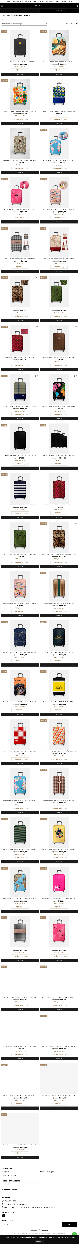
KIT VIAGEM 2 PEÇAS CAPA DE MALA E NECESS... (59, 308)
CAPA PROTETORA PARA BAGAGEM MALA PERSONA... (20, 505)
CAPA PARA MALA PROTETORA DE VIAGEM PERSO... (20, 997)
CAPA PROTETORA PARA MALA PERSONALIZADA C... (20, 899)
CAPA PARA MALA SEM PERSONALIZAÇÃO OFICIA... (59, 652)
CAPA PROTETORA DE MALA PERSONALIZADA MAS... (20, 406)
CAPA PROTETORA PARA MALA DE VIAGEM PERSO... (20, 160)
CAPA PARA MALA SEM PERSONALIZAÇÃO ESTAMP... (20, 603)
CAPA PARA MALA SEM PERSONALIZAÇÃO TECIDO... (20, 455)
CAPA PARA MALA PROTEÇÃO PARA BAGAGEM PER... (59, 554)
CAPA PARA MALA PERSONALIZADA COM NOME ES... (59, 406)
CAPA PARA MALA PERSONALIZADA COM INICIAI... (59, 357)
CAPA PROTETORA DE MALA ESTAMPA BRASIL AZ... (59, 111)
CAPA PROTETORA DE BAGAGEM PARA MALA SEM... (59, 1095)
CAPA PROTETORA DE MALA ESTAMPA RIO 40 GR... (59, 62)
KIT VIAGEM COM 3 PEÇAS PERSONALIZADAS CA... (20, 259)
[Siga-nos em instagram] (3, 1215)
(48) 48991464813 (11, 1201)
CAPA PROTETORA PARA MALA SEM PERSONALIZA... (20, 652)
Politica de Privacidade (10, 1176)
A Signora (5, 1172)
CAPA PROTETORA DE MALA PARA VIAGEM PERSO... (59, 948)
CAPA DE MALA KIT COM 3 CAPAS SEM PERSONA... (59, 455)
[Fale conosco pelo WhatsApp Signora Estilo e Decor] (74, 1234)
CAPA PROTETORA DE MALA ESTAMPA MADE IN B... (20, 111)
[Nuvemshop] (40, 1231)
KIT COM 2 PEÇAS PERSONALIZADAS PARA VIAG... (59, 160)
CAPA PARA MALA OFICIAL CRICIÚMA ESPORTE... (20, 62)
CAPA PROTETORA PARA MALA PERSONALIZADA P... (20, 948)
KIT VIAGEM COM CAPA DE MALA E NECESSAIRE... (20, 308)
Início (3, 15)
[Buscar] (36, 11)
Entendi (39, 1241)
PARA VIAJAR (12, 15)
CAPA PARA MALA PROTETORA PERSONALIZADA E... (20, 800)
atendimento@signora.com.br (15, 1204)
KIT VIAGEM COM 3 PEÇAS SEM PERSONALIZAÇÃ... (59, 259)
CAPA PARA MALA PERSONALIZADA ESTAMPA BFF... (20, 1046)
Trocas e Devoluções (47, 1172)
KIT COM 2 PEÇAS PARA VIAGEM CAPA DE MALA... (59, 209)
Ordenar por (5, 19)
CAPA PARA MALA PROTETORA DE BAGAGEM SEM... (59, 1046)
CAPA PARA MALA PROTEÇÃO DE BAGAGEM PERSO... (20, 702)
